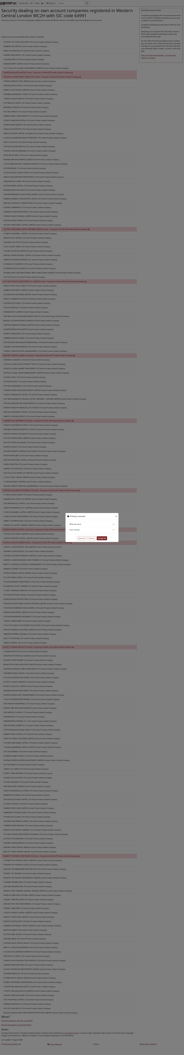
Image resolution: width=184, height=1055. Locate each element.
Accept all (102, 538)
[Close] (116, 516)
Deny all (81, 538)
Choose (91, 538)
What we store (75, 524)
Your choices (74, 530)
